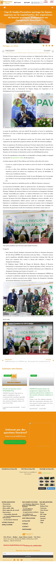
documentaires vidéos (17, 157)
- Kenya (42, 512)
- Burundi (42, 504)
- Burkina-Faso (44, 506)
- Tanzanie (43, 518)
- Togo (41, 522)
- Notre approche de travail (10, 510)
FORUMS (25, 524)
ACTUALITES (26, 521)
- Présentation (6, 504)
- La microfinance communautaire (27, 509)
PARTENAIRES (26, 529)
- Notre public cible (8, 508)
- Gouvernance (6, 512)
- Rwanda (42, 516)
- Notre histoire (6, 506)
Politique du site (19, 545)
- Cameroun (43, 508)
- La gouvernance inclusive (30, 512)
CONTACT (25, 526)
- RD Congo (43, 514)
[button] (4, 7)
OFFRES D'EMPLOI (8, 522)
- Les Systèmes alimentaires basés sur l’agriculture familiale (30, 505)
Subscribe (52, 488)
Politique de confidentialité (33, 545)
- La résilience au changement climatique (29, 515)
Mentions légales (9, 545)
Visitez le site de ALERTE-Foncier (15, 436)
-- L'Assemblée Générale (10, 514)
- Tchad (42, 520)
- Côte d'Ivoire (44, 510)
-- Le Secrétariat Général (10, 519)
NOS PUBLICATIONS (28, 518)
